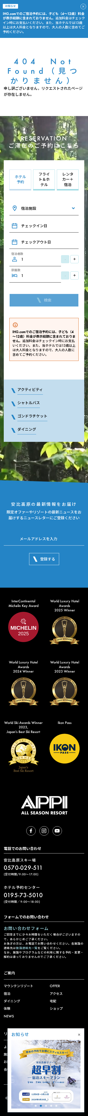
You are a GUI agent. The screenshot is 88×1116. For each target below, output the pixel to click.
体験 (7, 1008)
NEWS (9, 1016)
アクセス (56, 993)
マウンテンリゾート (18, 986)
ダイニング (12, 1001)
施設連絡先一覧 (27, 948)
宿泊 (7, 993)
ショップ (56, 1008)
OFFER (55, 986)
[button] (36, 1106)
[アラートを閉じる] (83, 6)
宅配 (53, 1001)
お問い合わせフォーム (26, 928)
